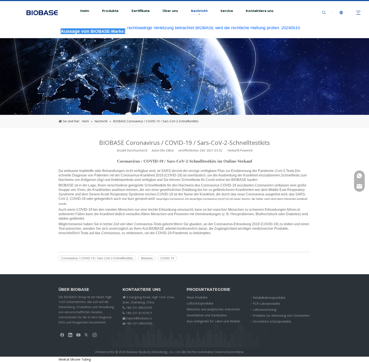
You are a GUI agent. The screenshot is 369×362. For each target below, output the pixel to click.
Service (226, 11)
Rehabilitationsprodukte (269, 298)
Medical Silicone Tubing (75, 359)
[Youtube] (78, 334)
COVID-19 (167, 258)
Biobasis (147, 258)
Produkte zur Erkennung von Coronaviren (281, 315)
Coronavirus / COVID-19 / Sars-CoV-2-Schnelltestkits (97, 258)
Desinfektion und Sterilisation (207, 315)
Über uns (170, 11)
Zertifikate (140, 11)
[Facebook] (62, 334)
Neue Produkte (197, 297)
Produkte (110, 11)
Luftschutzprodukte (200, 303)
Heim (84, 11)
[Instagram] (94, 334)
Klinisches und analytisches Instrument (213, 309)
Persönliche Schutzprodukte (272, 321)
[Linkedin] (70, 334)
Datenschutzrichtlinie (229, 352)
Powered (246, 150)
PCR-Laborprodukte (266, 303)
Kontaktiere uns (260, 11)
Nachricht (199, 11)
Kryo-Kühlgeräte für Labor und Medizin (213, 321)
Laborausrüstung (264, 309)
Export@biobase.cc (139, 318)
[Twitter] (86, 334)
